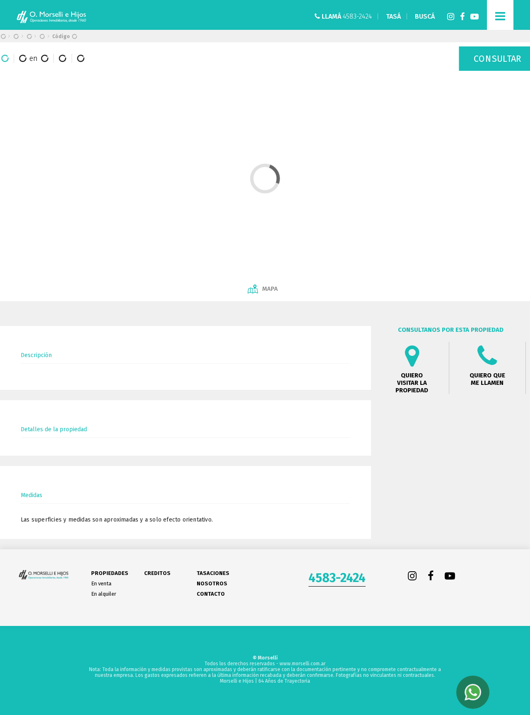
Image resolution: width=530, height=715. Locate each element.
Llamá (346, 16)
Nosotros (212, 583)
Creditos (157, 573)
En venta (101, 583)
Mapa (270, 288)
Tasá (393, 16)
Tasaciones (213, 573)
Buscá (425, 16)
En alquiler (103, 594)
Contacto (211, 594)
